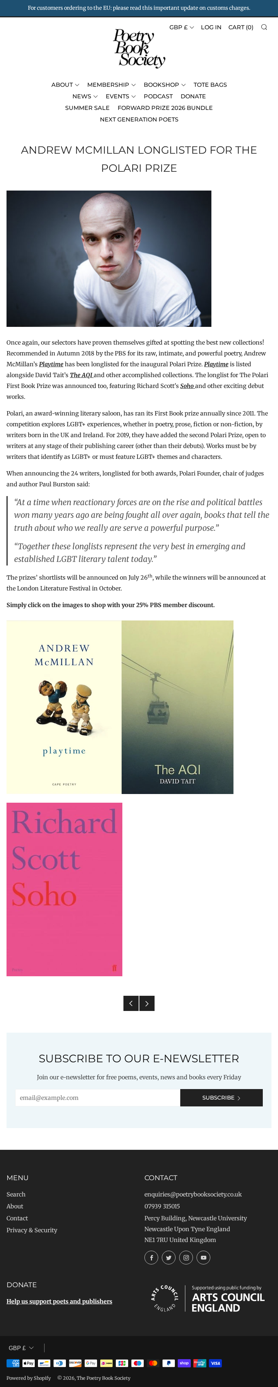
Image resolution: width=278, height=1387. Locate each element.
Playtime (51, 364)
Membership (108, 84)
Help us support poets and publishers (59, 1301)
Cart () (240, 27)
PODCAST (158, 96)
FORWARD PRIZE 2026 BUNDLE (165, 107)
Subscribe (218, 1097)
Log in (211, 27)
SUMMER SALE (87, 107)
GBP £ (178, 27)
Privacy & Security (32, 1230)
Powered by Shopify (29, 1378)
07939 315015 (162, 1206)
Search (16, 1194)
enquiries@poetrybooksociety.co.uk (193, 1194)
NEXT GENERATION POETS (139, 119)
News (81, 96)
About (62, 84)
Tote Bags (210, 84)
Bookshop (161, 84)
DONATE (193, 96)
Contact (17, 1218)
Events (117, 96)
